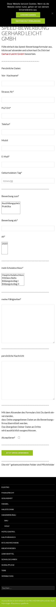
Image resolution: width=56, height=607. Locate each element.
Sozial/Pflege (7, 565)
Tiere (3, 570)
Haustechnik (7, 509)
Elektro (5, 487)
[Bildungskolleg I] (13, 280)
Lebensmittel (7, 554)
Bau (6, 520)
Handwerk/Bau (8, 515)
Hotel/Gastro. (8, 531)
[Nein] (52, 13)
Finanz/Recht (7, 493)
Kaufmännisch (8, 537)
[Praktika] (11, 206)
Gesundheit (7, 498)
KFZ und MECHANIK (10, 543)
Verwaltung (7, 576)
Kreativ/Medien (8, 548)
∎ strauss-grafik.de (20, 603)
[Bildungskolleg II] (13, 283)
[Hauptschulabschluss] (13, 274)
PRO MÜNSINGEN (36, 600)
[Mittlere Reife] (13, 277)
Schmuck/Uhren (9, 559)
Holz (6, 526)
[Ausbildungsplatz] (11, 203)
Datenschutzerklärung (28, 21)
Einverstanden (28, 15)
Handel (5, 504)
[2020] (5, 243)
